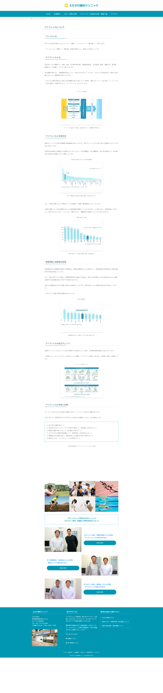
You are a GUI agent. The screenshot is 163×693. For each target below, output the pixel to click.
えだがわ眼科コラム (108, 618)
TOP (65, 652)
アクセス (96, 652)
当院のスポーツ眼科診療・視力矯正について (115, 622)
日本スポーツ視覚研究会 (86, 652)
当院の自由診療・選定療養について (113, 626)
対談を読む (100, 543)
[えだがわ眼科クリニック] (81, 5)
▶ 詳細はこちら (71, 638)
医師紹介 (70, 652)
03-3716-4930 (43, 623)
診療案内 (76, 652)
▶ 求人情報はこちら (72, 643)
